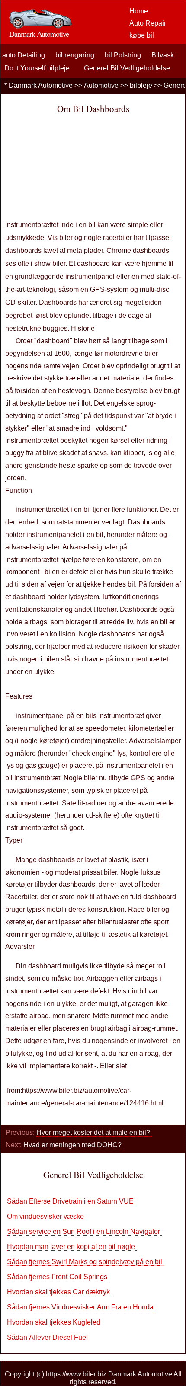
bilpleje (141, 85)
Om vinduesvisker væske (46, 1216)
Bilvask (162, 55)
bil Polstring (123, 55)
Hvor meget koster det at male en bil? (94, 1132)
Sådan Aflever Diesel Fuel (48, 1337)
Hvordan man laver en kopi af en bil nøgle (72, 1246)
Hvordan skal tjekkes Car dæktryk (59, 1292)
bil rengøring (74, 55)
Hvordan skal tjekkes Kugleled (54, 1322)
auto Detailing (23, 55)
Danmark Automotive (41, 85)
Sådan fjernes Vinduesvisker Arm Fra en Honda (81, 1307)
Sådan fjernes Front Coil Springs (58, 1277)
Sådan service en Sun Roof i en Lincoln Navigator (84, 1231)
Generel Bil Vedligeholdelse (127, 68)
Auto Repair (147, 23)
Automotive (101, 85)
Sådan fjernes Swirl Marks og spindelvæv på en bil (85, 1261)
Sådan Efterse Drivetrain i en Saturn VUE (71, 1201)
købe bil (141, 35)
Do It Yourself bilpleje (37, 68)
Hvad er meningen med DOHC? (73, 1145)
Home (138, 11)
